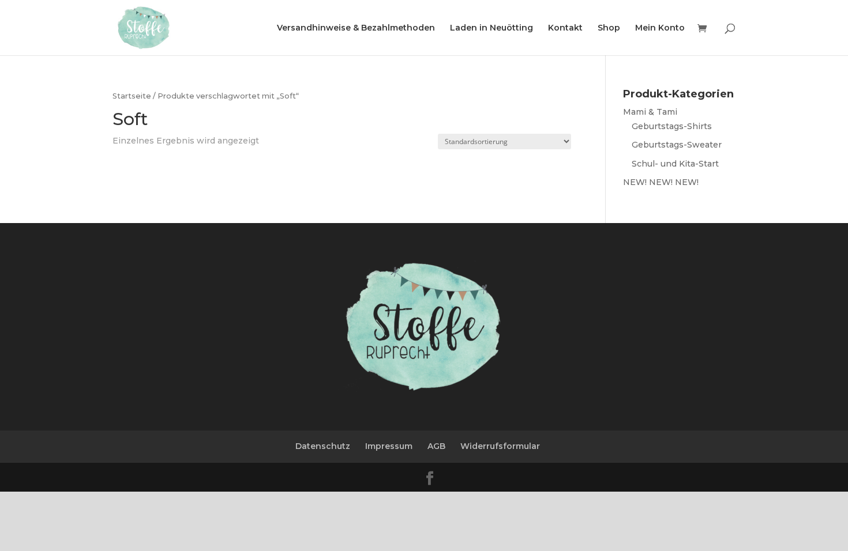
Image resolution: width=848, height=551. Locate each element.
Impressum (388, 446)
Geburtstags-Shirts (672, 126)
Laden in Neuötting (491, 28)
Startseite (131, 96)
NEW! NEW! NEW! (661, 182)
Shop (609, 28)
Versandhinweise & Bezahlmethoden (356, 28)
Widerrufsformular (500, 446)
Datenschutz (322, 446)
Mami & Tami (650, 112)
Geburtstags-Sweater (677, 144)
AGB (436, 446)
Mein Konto (660, 28)
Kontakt (565, 28)
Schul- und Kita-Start (675, 163)
